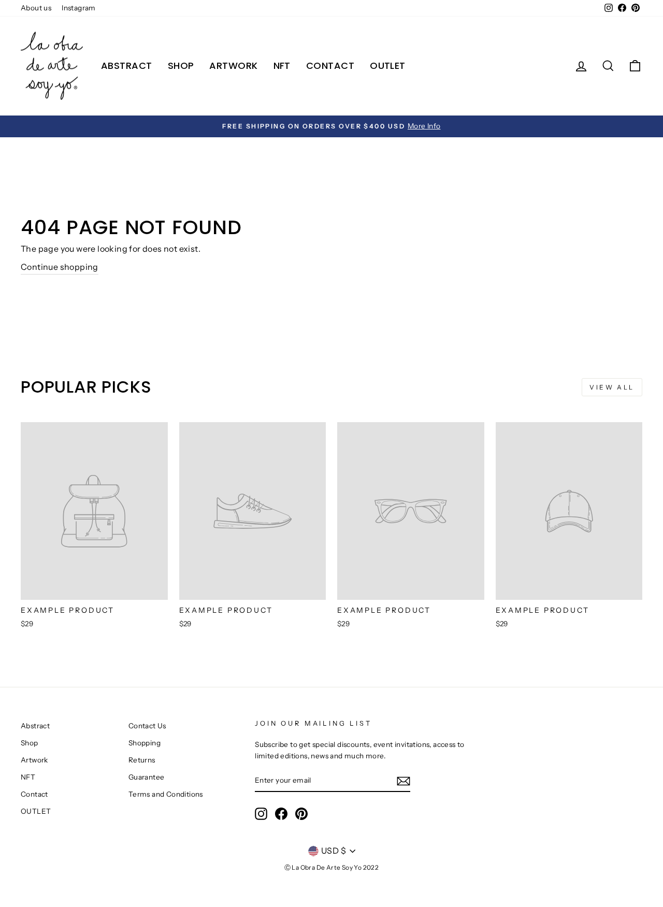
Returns (141, 760)
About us (36, 8)
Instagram (79, 8)
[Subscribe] (403, 780)
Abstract (126, 65)
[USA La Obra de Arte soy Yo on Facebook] (281, 814)
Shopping (144, 743)
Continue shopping (59, 267)
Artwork (233, 65)
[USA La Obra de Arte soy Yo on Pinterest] (301, 814)
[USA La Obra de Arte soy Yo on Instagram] (261, 814)
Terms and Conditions (165, 794)
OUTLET (388, 65)
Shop (181, 65)
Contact (330, 65)
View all (612, 387)
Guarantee (146, 777)
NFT (282, 65)
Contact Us (147, 726)
